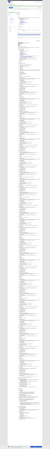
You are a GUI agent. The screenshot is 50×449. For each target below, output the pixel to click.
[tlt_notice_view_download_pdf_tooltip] (18, 34)
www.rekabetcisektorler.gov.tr (25, 54)
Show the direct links (12, 19)
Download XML (11, 18)
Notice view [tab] (10, 14)
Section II (10, 27)
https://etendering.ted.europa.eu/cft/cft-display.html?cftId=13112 (26, 56)
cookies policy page (19, 446)
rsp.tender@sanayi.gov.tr (23, 21)
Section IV (10, 30)
